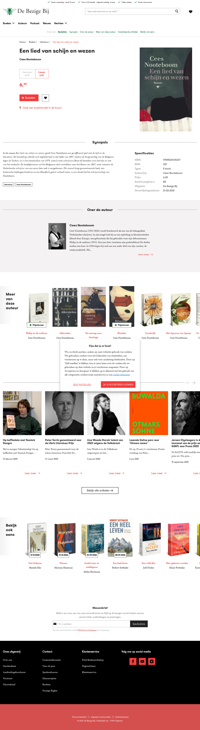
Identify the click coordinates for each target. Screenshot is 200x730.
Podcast (34, 23)
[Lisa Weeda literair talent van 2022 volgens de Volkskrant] (106, 434)
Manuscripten (49, 678)
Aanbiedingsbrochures (14, 672)
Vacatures (7, 678)
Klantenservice (89, 672)
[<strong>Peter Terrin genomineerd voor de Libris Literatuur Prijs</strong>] (64, 434)
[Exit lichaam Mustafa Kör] (35, 543)
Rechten (59, 23)
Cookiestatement (122, 717)
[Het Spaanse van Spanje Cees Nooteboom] (178, 312)
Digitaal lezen (88, 666)
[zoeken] (177, 11)
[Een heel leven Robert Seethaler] (120, 543)
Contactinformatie (51, 660)
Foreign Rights (49, 690)
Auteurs (22, 23)
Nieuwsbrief (9, 684)
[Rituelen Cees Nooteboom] (121, 312)
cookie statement (121, 374)
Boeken (7, 23)
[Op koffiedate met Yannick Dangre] (22, 434)
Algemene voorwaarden (101, 717)
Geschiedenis (9, 666)
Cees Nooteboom (23, 184)
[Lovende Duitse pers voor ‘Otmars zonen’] (148, 434)
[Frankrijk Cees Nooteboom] (150, 312)
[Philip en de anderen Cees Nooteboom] (36, 312)
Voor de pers (48, 666)
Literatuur (8, 184)
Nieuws (47, 23)
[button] (193, 383)
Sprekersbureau (50, 672)
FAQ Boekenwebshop (93, 660)
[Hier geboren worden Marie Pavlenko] (177, 543)
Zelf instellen (82, 384)
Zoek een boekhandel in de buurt (42, 108)
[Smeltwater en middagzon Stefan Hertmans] (91, 545)
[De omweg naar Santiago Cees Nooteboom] (93, 315)
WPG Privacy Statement (87, 630)
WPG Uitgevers (116, 720)
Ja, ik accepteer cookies (118, 384)
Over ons (7, 660)
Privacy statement (79, 717)
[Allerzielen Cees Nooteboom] (65, 312)
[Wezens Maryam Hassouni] (63, 543)
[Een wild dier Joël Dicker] (148, 543)
